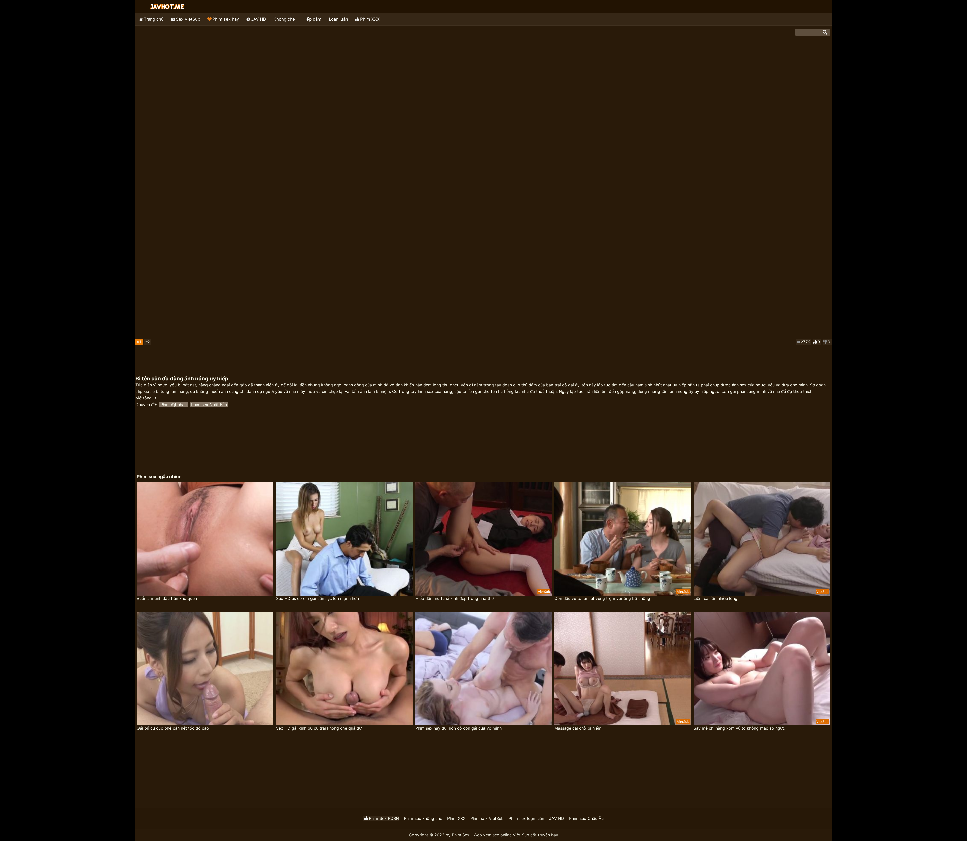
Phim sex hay (225, 19)
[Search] (825, 32)
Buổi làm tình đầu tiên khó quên (167, 598)
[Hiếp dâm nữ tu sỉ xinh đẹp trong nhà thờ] (483, 539)
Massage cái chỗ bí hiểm (577, 728)
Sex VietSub (188, 19)
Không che (284, 19)
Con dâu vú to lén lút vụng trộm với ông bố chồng (602, 598)
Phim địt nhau (173, 404)
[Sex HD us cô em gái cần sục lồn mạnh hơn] (344, 539)
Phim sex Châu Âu (586, 818)
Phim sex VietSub (487, 818)
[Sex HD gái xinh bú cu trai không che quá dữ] (344, 669)
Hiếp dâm (311, 19)
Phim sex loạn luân (526, 818)
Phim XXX (370, 19)
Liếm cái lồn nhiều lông (715, 598)
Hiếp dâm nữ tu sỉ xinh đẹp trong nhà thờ (454, 598)
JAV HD (258, 19)
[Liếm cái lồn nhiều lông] (762, 539)
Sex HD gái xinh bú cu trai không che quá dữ (319, 728)
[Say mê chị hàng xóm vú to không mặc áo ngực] (762, 669)
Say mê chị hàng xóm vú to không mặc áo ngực (739, 728)
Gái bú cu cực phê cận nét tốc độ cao (173, 728)
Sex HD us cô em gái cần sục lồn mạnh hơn (317, 598)
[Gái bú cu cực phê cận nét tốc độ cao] (205, 669)
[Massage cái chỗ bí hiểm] (622, 669)
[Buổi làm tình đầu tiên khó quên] (205, 539)
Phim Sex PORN (384, 818)
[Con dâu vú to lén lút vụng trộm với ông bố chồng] (622, 539)
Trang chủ (154, 19)
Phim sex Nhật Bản (209, 404)
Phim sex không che (423, 818)
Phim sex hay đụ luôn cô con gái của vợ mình (458, 728)
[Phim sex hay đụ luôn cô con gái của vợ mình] (483, 669)
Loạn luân (338, 19)
